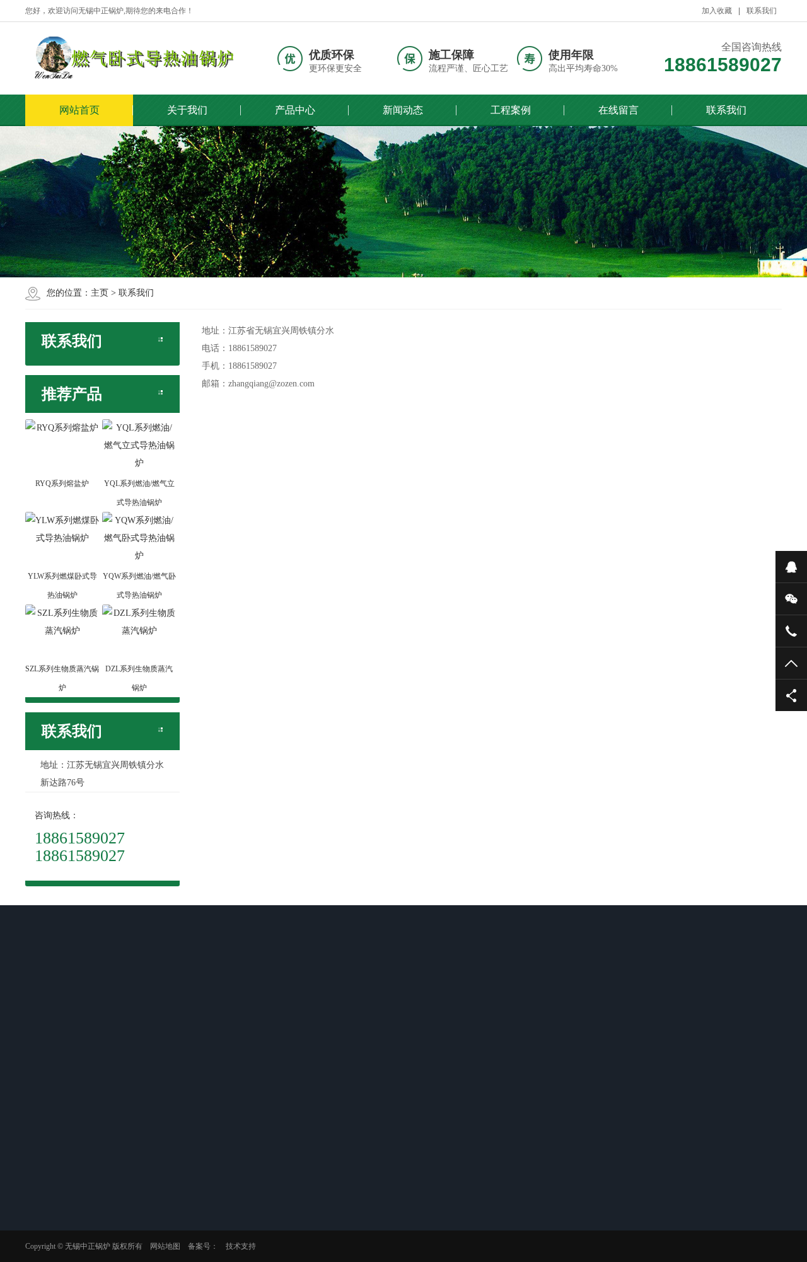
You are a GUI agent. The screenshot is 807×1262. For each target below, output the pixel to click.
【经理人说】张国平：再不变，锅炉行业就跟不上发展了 (300, 1180)
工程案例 (511, 110)
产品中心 (295, 110)
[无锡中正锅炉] (129, 58)
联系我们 (761, 10)
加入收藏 (717, 10)
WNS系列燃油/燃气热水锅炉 (198, 1155)
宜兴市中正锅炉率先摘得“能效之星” (301, 1081)
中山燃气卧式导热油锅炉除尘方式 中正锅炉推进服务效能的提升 (79, 1237)
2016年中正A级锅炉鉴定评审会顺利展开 (299, 1049)
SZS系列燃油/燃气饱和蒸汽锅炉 (189, 1065)
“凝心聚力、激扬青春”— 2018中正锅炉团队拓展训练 (295, 1147)
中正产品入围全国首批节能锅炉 (300, 1114)
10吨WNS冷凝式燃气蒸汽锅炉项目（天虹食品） (412, 1147)
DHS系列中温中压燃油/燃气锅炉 (190, 1130)
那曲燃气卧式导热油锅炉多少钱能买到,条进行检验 (78, 1147)
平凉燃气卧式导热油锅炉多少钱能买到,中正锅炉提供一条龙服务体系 (79, 1106)
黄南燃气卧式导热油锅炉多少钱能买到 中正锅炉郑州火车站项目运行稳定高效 (79, 1057)
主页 (99, 293)
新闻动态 (403, 110)
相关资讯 (64, 1015)
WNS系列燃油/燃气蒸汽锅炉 (198, 1040)
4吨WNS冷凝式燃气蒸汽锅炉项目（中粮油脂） (410, 1114)
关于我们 (187, 110)
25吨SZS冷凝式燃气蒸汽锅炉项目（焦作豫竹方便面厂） (410, 1049)
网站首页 (79, 110)
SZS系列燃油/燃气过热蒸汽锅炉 (189, 1098)
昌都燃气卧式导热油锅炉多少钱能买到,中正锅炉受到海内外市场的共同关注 (79, 1188)
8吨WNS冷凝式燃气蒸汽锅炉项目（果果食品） (410, 1180)
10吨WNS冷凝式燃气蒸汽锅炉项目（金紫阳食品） (412, 1081)
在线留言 (618, 110)
